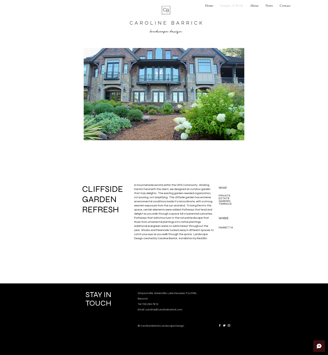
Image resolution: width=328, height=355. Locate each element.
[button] (189, 94)
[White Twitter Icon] (224, 325)
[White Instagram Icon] (229, 325)
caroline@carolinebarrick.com (163, 309)
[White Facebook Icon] (219, 325)
